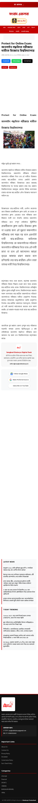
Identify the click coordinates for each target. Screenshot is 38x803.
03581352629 (12, 733)
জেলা (18, 27)
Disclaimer (4, 757)
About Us (4, 747)
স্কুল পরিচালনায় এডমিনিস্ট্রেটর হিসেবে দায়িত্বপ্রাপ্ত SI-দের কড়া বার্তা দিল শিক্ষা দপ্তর (18, 623)
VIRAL (3, 792)
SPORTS (4, 782)
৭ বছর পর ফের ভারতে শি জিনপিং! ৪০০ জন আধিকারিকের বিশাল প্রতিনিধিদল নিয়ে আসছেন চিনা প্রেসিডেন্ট (19, 592)
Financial (4, 779)
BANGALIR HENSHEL (7, 789)
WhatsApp (16, 61)
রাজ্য (23, 27)
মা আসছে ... (19, 4)
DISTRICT (4, 67)
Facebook (6, 61)
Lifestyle (4, 776)
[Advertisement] (19, 37)
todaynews (13, 67)
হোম (4, 27)
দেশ (28, 27)
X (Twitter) (27, 61)
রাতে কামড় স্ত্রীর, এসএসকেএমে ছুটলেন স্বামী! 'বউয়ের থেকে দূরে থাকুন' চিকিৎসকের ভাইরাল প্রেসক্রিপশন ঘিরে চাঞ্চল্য (17, 583)
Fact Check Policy (6, 763)
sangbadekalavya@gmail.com (17, 730)
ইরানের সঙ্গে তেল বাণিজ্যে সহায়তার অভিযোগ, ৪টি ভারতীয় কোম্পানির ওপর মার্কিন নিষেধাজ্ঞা (18, 576)
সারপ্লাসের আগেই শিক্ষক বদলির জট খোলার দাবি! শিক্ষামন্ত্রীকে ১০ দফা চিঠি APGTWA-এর (18, 637)
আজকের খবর (11, 27)
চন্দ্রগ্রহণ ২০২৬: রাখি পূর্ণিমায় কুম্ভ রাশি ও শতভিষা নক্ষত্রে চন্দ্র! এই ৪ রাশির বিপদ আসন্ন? (18, 569)
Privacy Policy (5, 753)
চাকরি (17, 31)
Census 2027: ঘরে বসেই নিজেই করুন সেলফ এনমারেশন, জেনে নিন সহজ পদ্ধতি (17, 617)
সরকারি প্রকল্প (25, 31)
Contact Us (5, 750)
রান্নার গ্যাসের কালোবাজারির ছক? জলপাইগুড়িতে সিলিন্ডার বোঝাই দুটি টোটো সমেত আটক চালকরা (18, 600)
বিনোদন (11, 31)
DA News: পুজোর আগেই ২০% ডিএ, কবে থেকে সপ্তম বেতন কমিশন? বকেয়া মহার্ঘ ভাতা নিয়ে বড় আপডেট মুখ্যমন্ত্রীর (19, 644)
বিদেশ (33, 27)
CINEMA (4, 786)
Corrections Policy (7, 760)
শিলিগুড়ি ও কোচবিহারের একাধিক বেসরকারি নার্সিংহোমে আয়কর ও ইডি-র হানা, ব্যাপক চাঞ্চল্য (18, 630)
